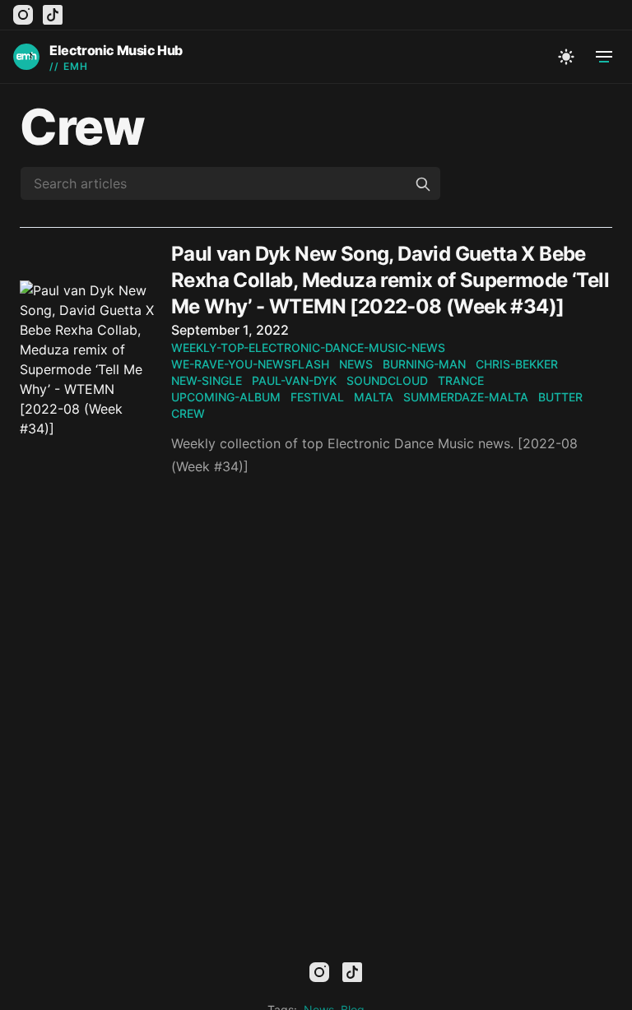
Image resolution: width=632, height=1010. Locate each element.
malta (373, 397)
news (356, 364)
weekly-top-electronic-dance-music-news (308, 347)
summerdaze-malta (465, 397)
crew (188, 413)
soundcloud (387, 380)
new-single (206, 380)
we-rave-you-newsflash (250, 364)
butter (560, 397)
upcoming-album (226, 397)
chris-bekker (517, 364)
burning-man (424, 364)
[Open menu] (604, 57)
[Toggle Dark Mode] (566, 57)
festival (317, 397)
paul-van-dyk (294, 380)
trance (461, 380)
